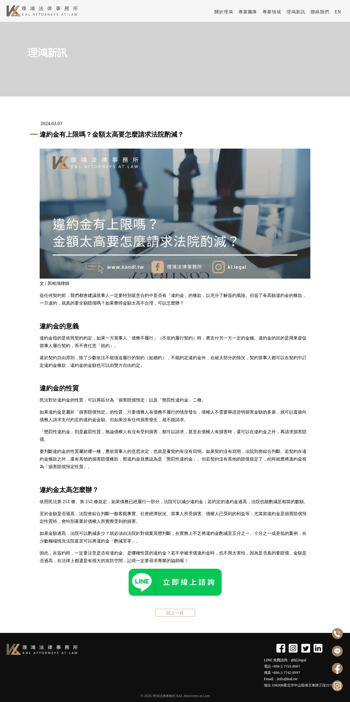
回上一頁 (175, 613)
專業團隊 (247, 12)
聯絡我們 (320, 12)
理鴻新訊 (296, 12)
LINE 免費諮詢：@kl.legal (285, 659)
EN (338, 12)
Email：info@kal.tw (281, 678)
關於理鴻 (223, 12)
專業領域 (271, 12)
